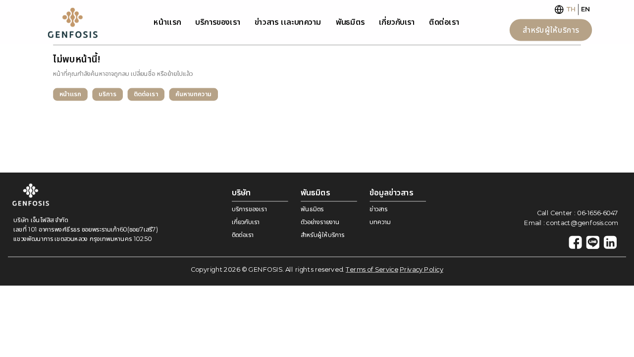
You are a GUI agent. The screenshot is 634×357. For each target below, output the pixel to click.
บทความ (380, 222)
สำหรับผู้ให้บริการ (551, 30)
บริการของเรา (217, 22)
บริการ (107, 94)
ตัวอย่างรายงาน (320, 222)
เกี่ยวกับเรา (397, 22)
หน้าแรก (70, 94)
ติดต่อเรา (444, 22)
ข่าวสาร (378, 209)
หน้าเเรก (167, 22)
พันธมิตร (350, 22)
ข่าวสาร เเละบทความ (288, 22)
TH (571, 9)
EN (585, 9)
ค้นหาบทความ (193, 94)
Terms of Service (372, 269)
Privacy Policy (421, 269)
